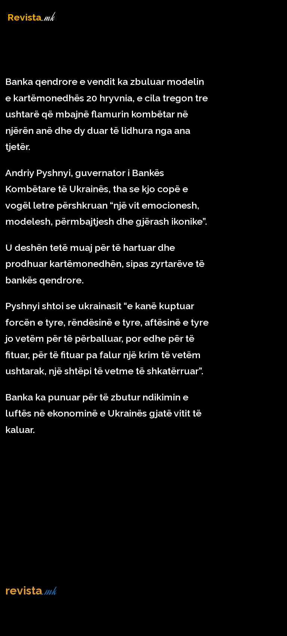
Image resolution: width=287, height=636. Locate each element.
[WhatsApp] (279, 81)
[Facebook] (227, 81)
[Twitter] (245, 81)
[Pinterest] (262, 81)
